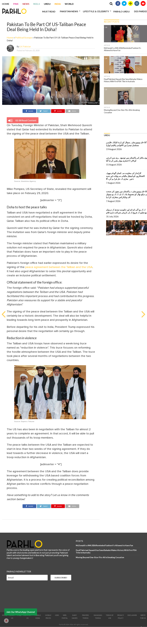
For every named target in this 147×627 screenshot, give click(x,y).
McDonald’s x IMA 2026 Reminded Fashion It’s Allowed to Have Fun (104, 545)
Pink (16, 3)
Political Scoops (23, 37)
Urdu (47, 3)
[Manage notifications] (6, 620)
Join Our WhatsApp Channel (20, 612)
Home (5, 3)
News (26, 3)
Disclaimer (132, 615)
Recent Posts (111, 22)
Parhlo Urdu (121, 11)
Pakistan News (69, 11)
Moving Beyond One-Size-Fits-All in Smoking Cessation (100, 557)
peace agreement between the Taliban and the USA (58, 267)
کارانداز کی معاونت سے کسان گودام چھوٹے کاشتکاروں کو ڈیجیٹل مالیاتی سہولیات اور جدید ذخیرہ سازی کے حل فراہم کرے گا (125, 176)
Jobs (57, 615)
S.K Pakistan (25, 46)
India (58, 3)
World (69, 3)
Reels (36, 3)
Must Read (48, 11)
